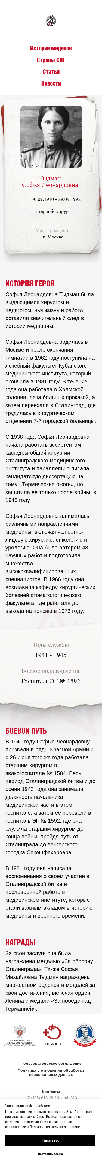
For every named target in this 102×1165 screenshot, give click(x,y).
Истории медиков (51, 48)
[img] (52, 1035)
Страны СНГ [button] (51, 60)
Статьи (51, 71)
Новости (51, 83)
